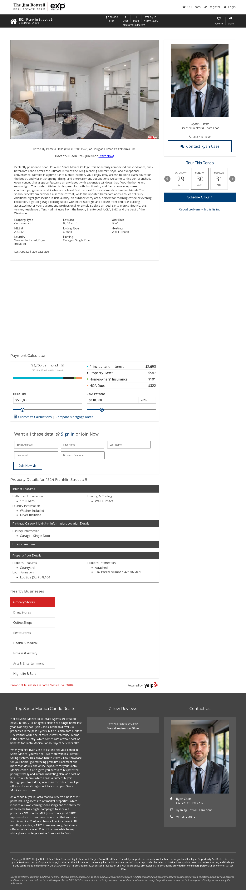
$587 (152, 372)
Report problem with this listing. (200, 209)
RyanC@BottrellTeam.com (194, 810)
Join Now (25, 465)
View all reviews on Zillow (123, 728)
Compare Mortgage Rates (74, 417)
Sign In (68, 434)
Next (232, 179)
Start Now (106, 156)
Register (214, 7)
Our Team (194, 7)
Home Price (20, 394)
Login (232, 7)
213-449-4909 (202, 136)
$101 (152, 379)
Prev (167, 179)
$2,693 (150, 366)
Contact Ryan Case (202, 146)
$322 (152, 385)
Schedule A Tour (198, 197)
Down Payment (96, 394)
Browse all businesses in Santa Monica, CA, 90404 (41, 685)
